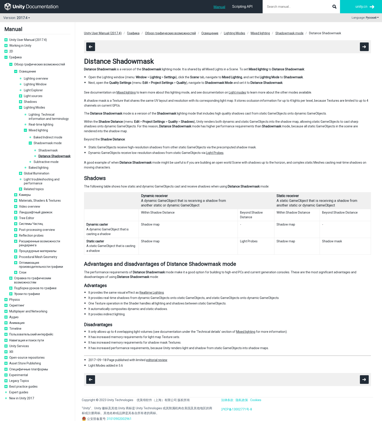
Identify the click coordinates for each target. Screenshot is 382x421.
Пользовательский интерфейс (31, 334)
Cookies (255, 400)
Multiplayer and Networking (28, 311)
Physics (14, 299)
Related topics (34, 189)
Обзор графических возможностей (39, 64)
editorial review (156, 360)
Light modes (237, 92)
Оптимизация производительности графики (41, 264)
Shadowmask (48, 150)
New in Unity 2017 (21, 398)
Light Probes (214, 153)
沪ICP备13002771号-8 (236, 409)
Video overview (29, 206)
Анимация (17, 323)
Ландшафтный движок (35, 212)
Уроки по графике (27, 294)
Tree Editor (26, 218)
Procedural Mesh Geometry (38, 257)
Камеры (25, 195)
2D (11, 51)
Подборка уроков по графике (35, 288)
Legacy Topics (19, 381)
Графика (15, 57)
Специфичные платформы (28, 369)
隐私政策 (242, 400)
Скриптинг (17, 305)
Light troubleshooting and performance (41, 181)
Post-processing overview (37, 230)
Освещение (27, 71)
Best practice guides (23, 386)
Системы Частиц (31, 224)
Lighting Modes (34, 107)
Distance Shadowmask (54, 156)
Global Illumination (36, 173)
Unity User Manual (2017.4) (28, 40)
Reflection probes (31, 235)
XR (11, 352)
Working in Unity (20, 45)
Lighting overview (36, 78)
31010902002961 (119, 419)
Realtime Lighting (151, 292)
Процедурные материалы (37, 251)
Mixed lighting (38, 130)
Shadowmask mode (48, 143)
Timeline (15, 328)
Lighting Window (35, 84)
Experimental (18, 375)
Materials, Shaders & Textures (40, 200)
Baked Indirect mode (48, 137)
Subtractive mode (46, 162)
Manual (219, 7)
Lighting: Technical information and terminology (49, 116)
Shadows (30, 101)
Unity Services (19, 346)
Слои (22, 272)
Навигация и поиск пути (26, 340)
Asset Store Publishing (25, 363)
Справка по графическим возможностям (32, 280)
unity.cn (361, 6)
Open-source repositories (27, 357)
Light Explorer (33, 90)
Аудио (14, 317)
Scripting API (242, 6)
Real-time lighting (41, 124)
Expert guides (18, 392)
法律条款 (227, 400)
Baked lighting (38, 167)
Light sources (33, 96)
